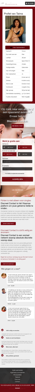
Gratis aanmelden (17, 370)
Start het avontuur (8, 264)
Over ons (17, 379)
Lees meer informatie (17, 190)
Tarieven (17, 377)
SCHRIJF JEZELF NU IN (8, 223)
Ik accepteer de (14, 173)
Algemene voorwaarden (17, 372)
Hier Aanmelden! (18, 47)
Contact (17, 381)
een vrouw (10, 147)
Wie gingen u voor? (17, 126)
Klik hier (17, 385)
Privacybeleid (17, 375)
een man (25, 147)
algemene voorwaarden (18, 173)
